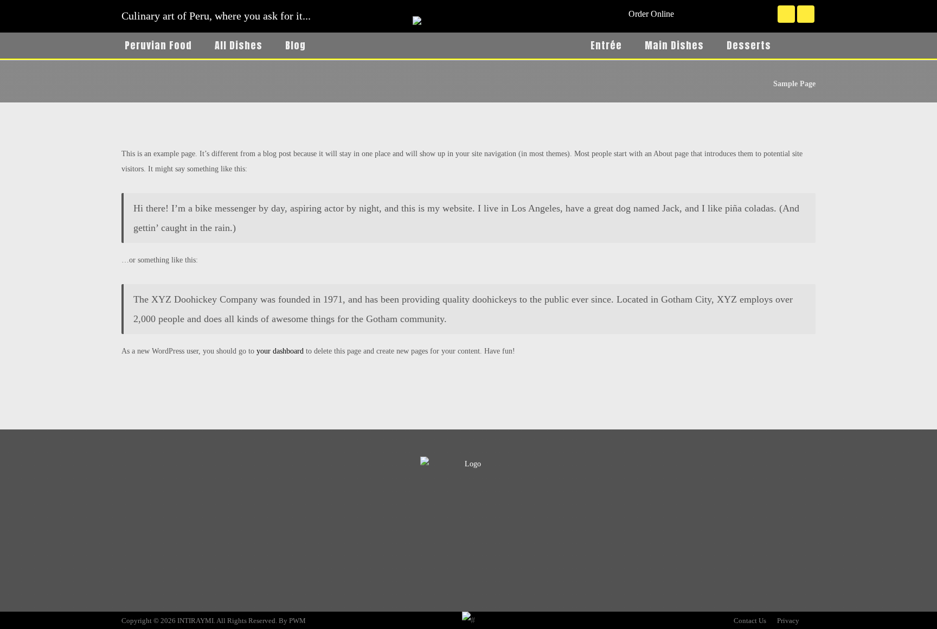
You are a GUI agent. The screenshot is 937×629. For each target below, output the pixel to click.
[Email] (490, 515)
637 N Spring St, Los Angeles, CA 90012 (208, 571)
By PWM (292, 621)
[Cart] (803, 44)
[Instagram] (805, 14)
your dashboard (280, 351)
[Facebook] (786, 14)
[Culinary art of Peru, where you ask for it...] (468, 55)
